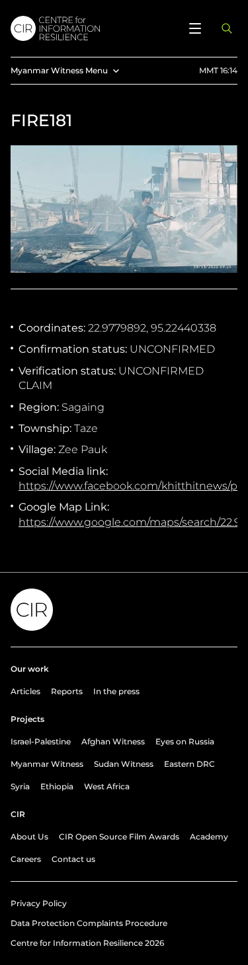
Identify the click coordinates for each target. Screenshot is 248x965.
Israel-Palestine (41, 741)
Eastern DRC (189, 764)
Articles (25, 691)
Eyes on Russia (184, 741)
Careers (26, 859)
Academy (209, 836)
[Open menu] (195, 28)
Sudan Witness (123, 764)
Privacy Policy (39, 903)
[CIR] (92, 28)
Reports (67, 691)
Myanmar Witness (47, 764)
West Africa (107, 786)
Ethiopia (56, 786)
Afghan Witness (113, 741)
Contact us (73, 859)
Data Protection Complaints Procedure (89, 923)
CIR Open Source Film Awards (119, 836)
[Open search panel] (226, 28)
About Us (29, 836)
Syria (20, 786)
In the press (116, 691)
